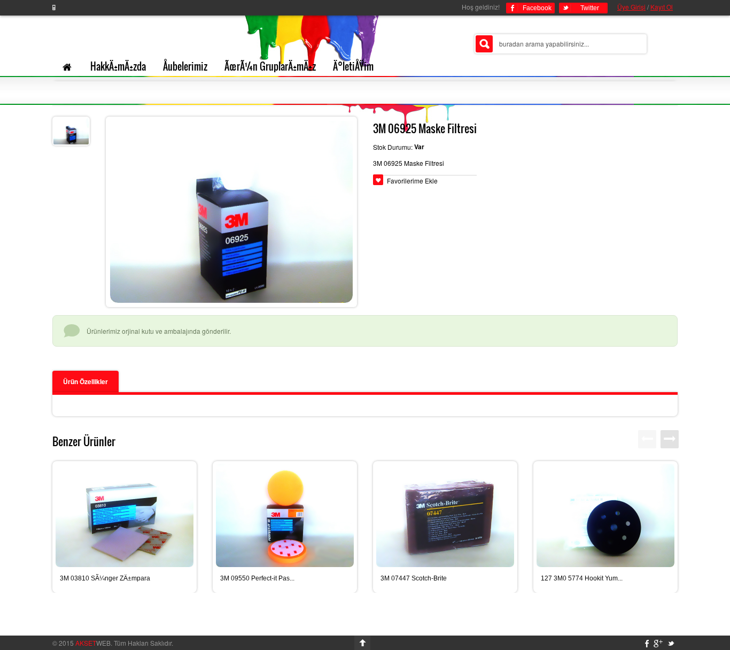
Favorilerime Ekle (412, 180)
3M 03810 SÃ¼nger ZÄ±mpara (105, 578)
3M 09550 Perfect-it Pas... (257, 578)
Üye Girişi (631, 6)
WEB (93, 642)
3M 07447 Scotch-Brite (413, 578)
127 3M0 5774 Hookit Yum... (582, 578)
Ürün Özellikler (85, 381)
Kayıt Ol (661, 6)
